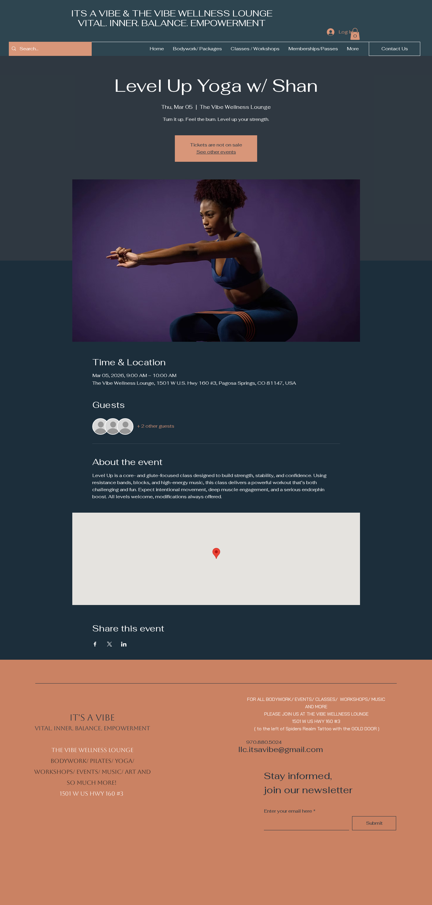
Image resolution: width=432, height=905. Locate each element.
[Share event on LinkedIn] (124, 644)
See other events (216, 152)
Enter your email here (288, 811)
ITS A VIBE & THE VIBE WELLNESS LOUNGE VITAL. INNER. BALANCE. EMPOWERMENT (171, 18)
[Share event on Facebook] (95, 644)
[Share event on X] (109, 644)
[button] (355, 34)
